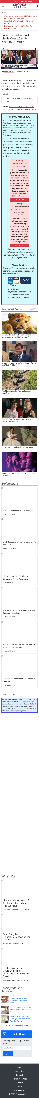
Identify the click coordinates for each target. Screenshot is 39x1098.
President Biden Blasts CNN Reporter (18, 510)
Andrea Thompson (9, 980)
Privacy (19, 1082)
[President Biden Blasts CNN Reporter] (19, 497)
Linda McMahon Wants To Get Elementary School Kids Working (16, 903)
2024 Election (14, 106)
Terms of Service (28, 708)
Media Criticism (15, 109)
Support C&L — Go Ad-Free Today (19, 1)
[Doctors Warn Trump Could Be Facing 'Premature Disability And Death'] (17, 956)
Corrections (19, 1090)
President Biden (30, 109)
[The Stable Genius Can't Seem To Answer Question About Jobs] (19, 597)
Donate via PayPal (25, 280)
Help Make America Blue (17, 1025)
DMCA (19, 1086)
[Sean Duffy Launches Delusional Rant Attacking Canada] (17, 922)
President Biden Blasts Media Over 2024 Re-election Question (15, 38)
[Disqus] (19, 790)
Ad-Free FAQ (27, 255)
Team (19, 1067)
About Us (19, 1071)
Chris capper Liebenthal (10, 910)
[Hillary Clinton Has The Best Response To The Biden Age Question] (19, 631)
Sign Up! (8, 1053)
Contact (19, 1075)
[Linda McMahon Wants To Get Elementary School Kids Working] (17, 888)
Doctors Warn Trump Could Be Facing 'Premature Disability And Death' (16, 972)
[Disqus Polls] (19, 739)
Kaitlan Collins (27, 106)
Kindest (13, 285)
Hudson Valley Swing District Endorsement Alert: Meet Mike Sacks (21, 1009)
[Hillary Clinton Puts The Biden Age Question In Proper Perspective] (19, 563)
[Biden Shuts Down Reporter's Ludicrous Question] (19, 665)
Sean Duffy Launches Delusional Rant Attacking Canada (16, 936)
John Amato (9, 71)
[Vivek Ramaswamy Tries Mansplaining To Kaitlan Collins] (19, 528)
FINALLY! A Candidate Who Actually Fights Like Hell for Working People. (20, 1018)
